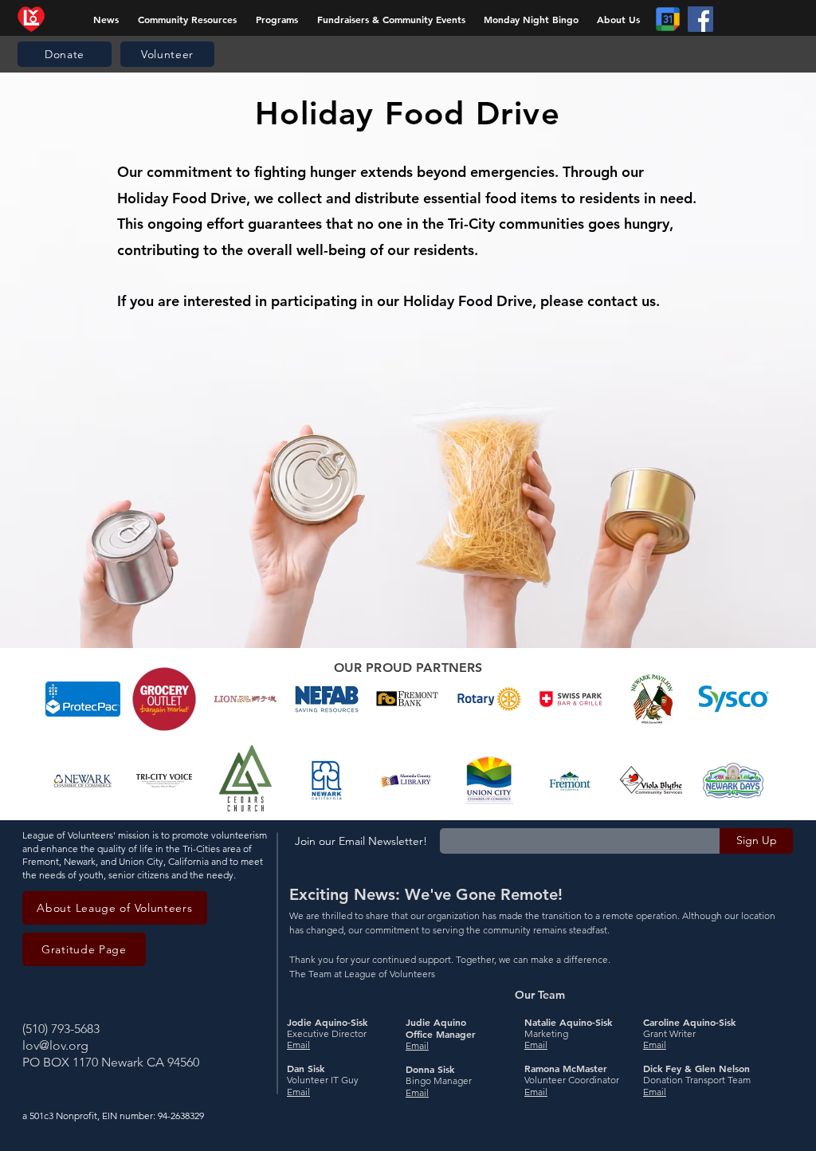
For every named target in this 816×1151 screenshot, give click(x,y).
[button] (277, 19)
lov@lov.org (55, 1045)
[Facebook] (700, 19)
